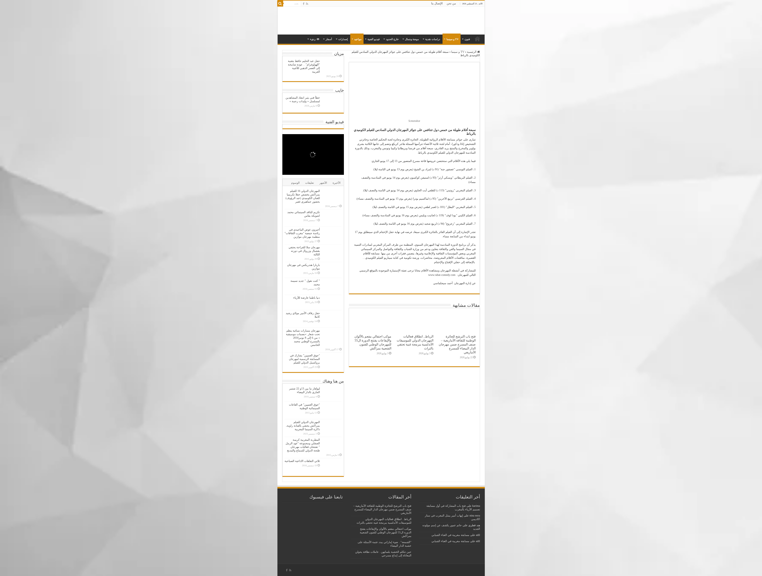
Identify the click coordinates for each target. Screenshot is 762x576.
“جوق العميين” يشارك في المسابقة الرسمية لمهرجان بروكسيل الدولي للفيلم (304, 359)
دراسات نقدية (432, 39)
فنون (467, 39)
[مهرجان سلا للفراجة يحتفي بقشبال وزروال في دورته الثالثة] (332, 253)
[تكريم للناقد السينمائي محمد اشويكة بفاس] (332, 218)
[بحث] (280, 4)
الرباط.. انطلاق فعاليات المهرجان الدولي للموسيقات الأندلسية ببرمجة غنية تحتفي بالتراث (415, 342)
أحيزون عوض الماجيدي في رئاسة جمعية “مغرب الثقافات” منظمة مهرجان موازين (302, 233)
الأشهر (323, 182)
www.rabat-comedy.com (441, 274)
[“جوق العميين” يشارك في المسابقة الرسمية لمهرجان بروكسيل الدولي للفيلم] (332, 361)
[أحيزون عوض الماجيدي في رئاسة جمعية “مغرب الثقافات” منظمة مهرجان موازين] (332, 235)
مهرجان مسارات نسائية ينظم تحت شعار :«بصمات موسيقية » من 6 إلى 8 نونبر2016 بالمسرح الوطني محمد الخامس (303, 337)
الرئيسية (472, 51)
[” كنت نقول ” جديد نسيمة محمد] (332, 286)
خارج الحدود (392, 39)
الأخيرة (337, 182)
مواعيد (358, 39)
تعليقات (309, 182)
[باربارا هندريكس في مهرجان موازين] (332, 269)
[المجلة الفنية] (457, 20)
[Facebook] (303, 3)
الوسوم (295, 182)
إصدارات (343, 39)
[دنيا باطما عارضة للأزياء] (332, 302)
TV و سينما (452, 39)
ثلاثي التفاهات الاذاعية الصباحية (302, 461)
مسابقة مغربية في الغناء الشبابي (450, 535)
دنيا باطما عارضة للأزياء (306, 297)
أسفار (329, 39)
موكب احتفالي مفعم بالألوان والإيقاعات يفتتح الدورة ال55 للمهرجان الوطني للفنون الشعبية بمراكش (372, 342)
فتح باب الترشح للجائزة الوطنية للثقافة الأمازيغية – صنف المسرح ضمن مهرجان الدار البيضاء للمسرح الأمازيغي (457, 344)
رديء (313, 39)
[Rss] (307, 3)
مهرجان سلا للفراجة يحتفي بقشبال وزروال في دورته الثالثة (304, 251)
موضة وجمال (412, 39)
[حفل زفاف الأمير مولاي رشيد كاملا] (332, 319)
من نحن (451, 3)
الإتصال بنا (437, 3)
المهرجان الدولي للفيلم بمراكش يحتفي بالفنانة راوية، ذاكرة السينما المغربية (303, 426)
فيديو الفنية (374, 39)
